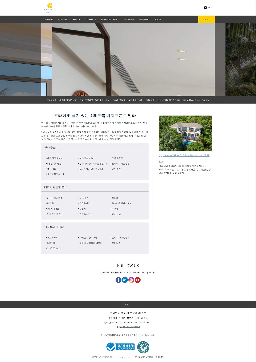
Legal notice (150, 335)
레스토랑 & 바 (90, 19)
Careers (139, 335)
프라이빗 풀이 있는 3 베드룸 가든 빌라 (61, 100)
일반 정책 (157, 19)
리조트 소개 (48, 19)
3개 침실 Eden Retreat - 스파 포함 (196, 100)
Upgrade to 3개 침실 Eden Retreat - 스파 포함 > (184, 158)
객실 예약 (206, 19)
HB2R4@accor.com (131, 326)
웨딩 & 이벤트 (129, 19)
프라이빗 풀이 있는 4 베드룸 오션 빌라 (127, 100)
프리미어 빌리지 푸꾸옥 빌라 (69, 19)
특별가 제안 (144, 19)
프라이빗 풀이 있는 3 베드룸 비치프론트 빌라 (162, 100)
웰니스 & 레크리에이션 (110, 19)
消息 (126, 304)
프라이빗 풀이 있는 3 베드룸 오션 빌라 (94, 100)
